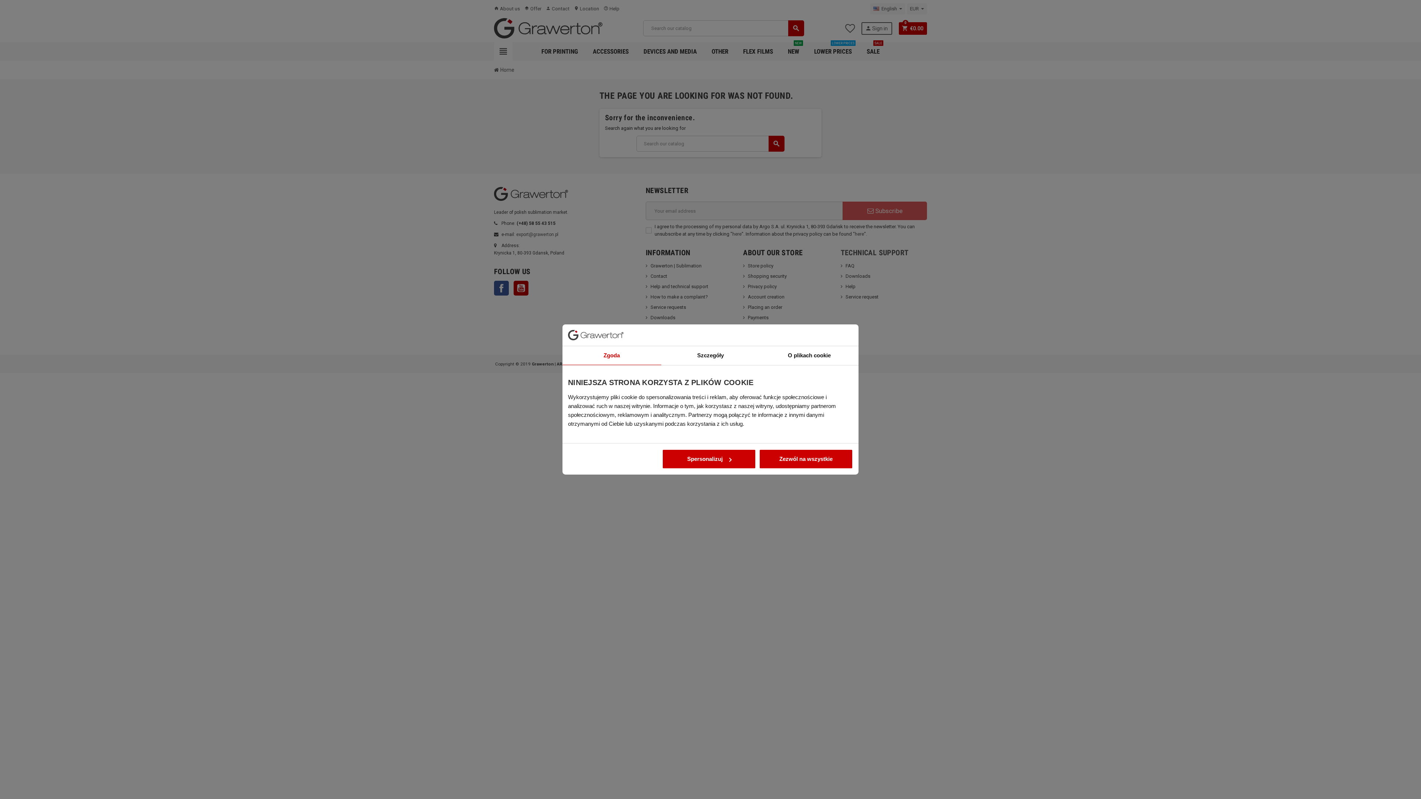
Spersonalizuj (705, 459)
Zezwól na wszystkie (806, 459)
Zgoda (612, 355)
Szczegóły (710, 355)
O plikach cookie (809, 355)
